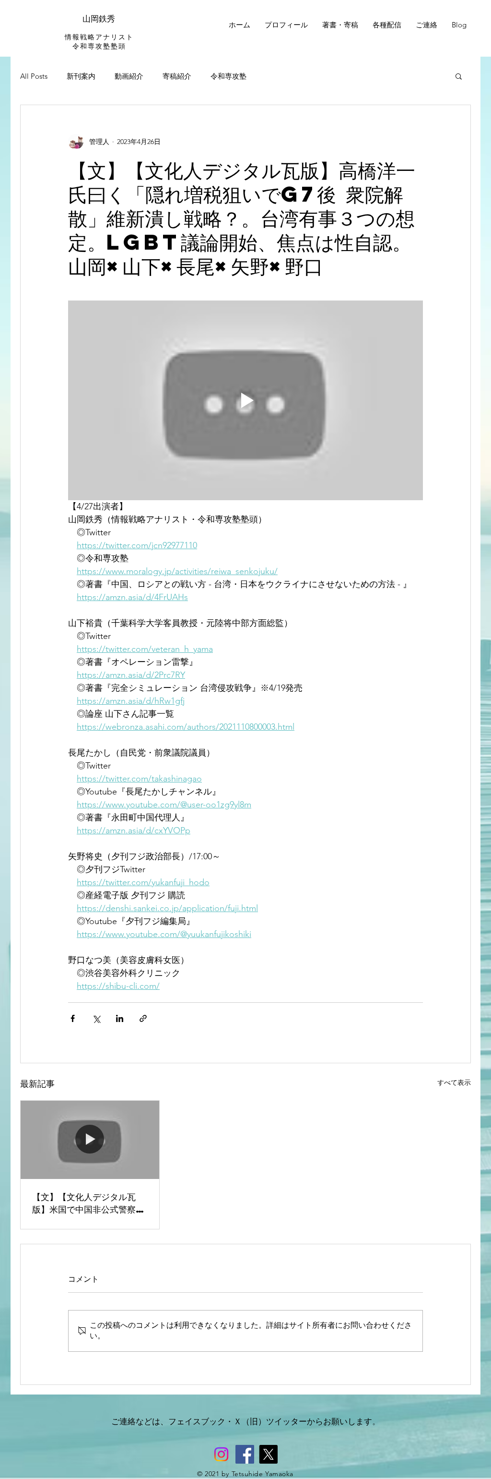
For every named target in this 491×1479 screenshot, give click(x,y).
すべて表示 (454, 1082)
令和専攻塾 (228, 76)
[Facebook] (244, 1454)
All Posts (33, 76)
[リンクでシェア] (143, 1018)
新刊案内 (81, 76)
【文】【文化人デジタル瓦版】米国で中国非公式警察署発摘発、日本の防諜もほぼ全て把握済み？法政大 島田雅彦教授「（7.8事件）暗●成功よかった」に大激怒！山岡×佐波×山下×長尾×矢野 (88, 1202)
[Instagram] (221, 1454)
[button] (458, 76)
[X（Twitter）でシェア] (96, 1018)
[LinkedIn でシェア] (119, 1018)
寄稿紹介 (177, 76)
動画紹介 (129, 76)
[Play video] (245, 400)
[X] (268, 1454)
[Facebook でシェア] (72, 1018)
